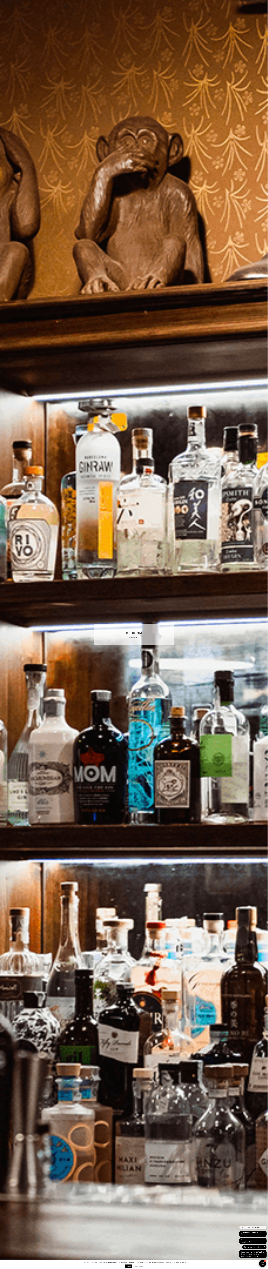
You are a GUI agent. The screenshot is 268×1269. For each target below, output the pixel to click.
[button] (262, 1263)
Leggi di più (138, 1266)
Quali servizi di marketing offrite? (251, 1234)
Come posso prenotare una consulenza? (251, 1241)
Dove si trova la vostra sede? (254, 1247)
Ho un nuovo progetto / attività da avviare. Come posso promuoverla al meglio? (253, 1254)
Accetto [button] (128, 1266)
